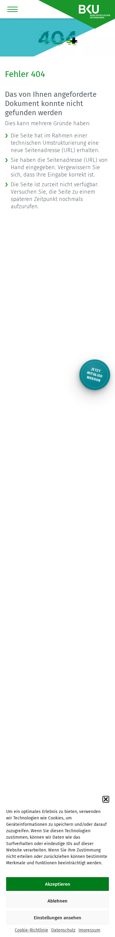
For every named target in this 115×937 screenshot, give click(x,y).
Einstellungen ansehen (57, 918)
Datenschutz (63, 930)
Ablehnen (57, 901)
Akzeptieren (57, 884)
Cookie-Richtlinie (31, 930)
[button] (106, 799)
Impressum (89, 930)
